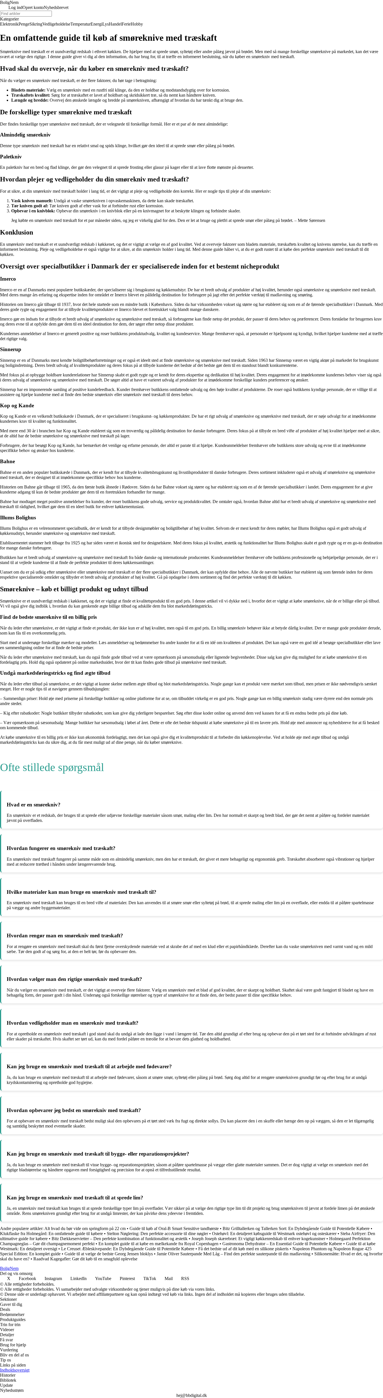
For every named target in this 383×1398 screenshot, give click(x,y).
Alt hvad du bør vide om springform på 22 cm (85, 1228)
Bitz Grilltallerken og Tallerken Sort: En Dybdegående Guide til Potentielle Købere (296, 1228)
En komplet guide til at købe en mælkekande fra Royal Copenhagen (158, 1243)
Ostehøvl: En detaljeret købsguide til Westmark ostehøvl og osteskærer (274, 1233)
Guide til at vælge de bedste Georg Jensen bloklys (108, 1253)
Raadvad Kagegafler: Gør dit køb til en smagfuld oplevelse (85, 1258)
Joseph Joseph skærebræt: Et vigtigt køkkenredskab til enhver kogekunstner (258, 1238)
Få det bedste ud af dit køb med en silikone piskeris (243, 1248)
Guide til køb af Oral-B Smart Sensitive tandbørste (174, 1228)
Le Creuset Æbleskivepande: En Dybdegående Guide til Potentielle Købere (127, 1248)
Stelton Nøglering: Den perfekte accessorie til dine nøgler (157, 1233)
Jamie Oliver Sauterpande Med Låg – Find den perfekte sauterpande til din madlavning (233, 1253)
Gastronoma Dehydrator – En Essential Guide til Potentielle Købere (282, 1243)
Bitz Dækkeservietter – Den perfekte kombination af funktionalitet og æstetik (120, 1238)
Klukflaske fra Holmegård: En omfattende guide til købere (51, 1233)
